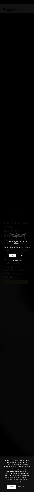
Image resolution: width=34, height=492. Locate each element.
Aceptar (11, 487)
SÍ (12, 255)
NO (21, 255)
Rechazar (22, 487)
